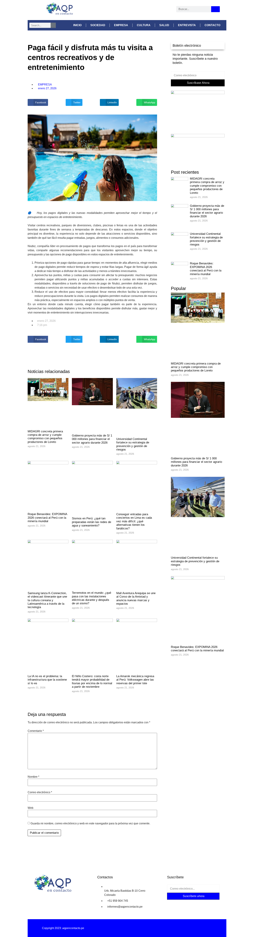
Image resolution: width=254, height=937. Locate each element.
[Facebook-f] (172, 903)
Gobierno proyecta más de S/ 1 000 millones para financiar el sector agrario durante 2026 (92, 439)
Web (30, 808)
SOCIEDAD (97, 25)
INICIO (77, 25)
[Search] (215, 9)
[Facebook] (117, 10)
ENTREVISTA (187, 25)
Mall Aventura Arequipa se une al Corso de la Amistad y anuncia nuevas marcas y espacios (136, 598)
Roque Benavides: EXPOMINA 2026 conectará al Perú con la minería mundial (47, 517)
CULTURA (143, 25)
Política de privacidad (127, 928)
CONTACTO (212, 25)
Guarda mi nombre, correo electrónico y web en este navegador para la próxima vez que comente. (90, 823)
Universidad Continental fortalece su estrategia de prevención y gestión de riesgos (132, 444)
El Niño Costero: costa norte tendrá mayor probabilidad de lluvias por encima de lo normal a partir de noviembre (92, 681)
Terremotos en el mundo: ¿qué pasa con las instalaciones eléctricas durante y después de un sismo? (91, 598)
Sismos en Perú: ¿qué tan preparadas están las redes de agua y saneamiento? (91, 522)
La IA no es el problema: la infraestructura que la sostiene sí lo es (47, 680)
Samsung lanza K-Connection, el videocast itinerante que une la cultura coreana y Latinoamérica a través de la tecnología (47, 600)
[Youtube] (135, 10)
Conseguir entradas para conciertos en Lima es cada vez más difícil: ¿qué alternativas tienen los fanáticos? (134, 521)
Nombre (33, 776)
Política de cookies (191, 928)
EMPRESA (121, 25)
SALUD (164, 25)
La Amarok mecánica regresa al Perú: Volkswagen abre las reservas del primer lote (135, 680)
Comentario (36, 731)
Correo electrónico (40, 792)
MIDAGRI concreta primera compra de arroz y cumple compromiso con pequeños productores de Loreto (45, 437)
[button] (38, 102)
